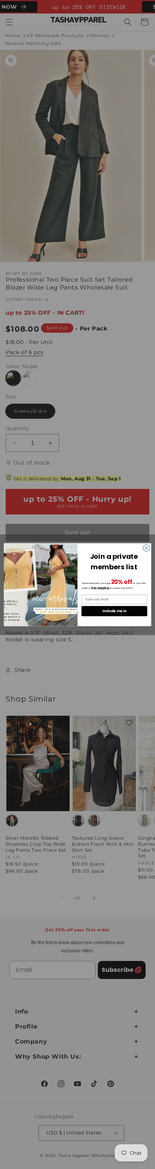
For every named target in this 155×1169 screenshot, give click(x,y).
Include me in (114, 610)
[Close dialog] (146, 548)
